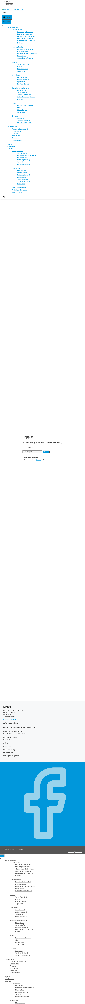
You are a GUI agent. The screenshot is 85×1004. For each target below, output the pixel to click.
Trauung (15, 133)
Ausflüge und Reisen (24, 95)
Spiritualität (21, 82)
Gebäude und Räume (19, 188)
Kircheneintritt (17, 140)
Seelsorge (15, 138)
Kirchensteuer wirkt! (24, 164)
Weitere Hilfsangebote (24, 123)
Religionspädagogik (23, 175)
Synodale (20, 162)
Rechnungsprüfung (23, 160)
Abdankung (16, 136)
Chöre (19, 107)
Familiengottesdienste (24, 34)
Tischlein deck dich (23, 120)
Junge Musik (21, 112)
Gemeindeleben (12, 27)
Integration (20, 118)
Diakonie (15, 116)
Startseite (8, 1)
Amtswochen (9, 4)
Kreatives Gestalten (23, 84)
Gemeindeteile (22, 153)
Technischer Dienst (23, 181)
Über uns (10, 148)
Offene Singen (22, 110)
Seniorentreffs (22, 92)
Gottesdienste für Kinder (25, 38)
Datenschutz (78, 852)
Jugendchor (21, 71)
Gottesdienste (17, 29)
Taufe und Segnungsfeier (20, 129)
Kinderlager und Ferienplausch (27, 54)
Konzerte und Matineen (25, 105)
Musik (14, 103)
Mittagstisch (21, 90)
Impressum (71, 852)
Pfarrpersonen (22, 170)
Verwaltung (21, 184)
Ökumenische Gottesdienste (26, 36)
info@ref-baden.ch (9, 719)
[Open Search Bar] (5, 13)
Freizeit (19, 66)
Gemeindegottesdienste (25, 32)
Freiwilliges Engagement (20, 190)
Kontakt (38, 460)
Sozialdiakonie (22, 173)
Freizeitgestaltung (23, 51)
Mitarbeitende (9, 3)
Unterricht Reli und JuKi (25, 49)
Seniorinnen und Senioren (20, 88)
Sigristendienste (22, 179)
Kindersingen (21, 56)
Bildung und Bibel (23, 79)
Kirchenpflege (22, 157)
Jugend (14, 62)
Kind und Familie (17, 47)
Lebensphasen (12, 127)
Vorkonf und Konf (23, 64)
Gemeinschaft (22, 77)
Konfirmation (16, 131)
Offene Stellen (17, 192)
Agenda (9, 144)
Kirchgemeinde (17, 151)
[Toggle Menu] (2, 25)
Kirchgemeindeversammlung (27, 155)
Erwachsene (16, 75)
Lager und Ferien (22, 69)
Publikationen (11, 146)
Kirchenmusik (21, 177)
